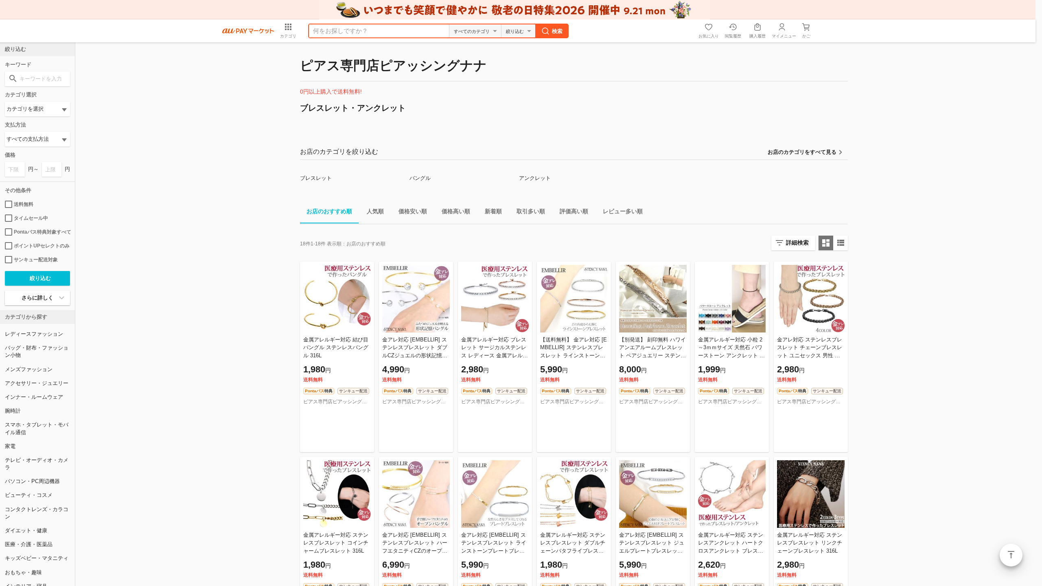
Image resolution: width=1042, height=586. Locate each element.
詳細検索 (797, 242)
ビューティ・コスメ (29, 495)
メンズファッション (29, 369)
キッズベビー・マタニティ (36, 558)
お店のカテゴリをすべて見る (802, 152)
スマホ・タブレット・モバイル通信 (36, 428)
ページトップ (1011, 555)
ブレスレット (316, 178)
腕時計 (13, 411)
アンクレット (535, 178)
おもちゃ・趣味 (23, 572)
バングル (420, 178)
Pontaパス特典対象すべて (42, 232)
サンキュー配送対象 (36, 259)
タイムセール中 (31, 218)
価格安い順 (412, 211)
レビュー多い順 (623, 211)
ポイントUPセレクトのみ (42, 246)
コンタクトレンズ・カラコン (36, 513)
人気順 (375, 211)
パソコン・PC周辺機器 (32, 481)
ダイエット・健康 (26, 530)
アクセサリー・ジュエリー (36, 383)
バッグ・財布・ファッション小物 (36, 351)
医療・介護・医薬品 (29, 544)
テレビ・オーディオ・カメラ (36, 463)
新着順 (493, 211)
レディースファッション (34, 334)
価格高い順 (456, 211)
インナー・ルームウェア (34, 397)
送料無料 (23, 204)
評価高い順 (574, 211)
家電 (10, 446)
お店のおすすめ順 (329, 211)
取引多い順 (531, 211)
